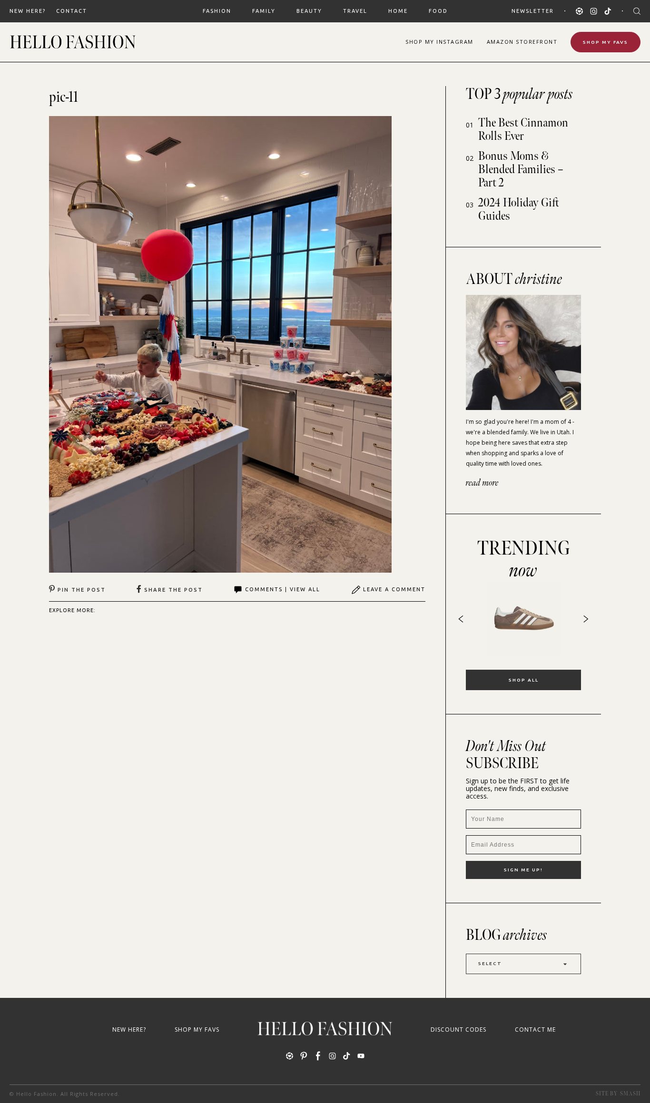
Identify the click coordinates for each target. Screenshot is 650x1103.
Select (490, 963)
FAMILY (264, 11)
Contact (71, 11)
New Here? (28, 11)
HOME (398, 11)
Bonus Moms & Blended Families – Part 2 (520, 169)
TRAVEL (355, 11)
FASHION (217, 11)
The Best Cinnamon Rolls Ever (523, 130)
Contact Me (535, 1029)
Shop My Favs (605, 42)
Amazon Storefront (522, 41)
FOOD (438, 11)
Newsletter (533, 11)
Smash (630, 1093)
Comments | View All (282, 589)
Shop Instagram (439, 41)
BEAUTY (309, 11)
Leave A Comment (394, 589)
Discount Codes (458, 1029)
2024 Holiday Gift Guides (518, 209)
